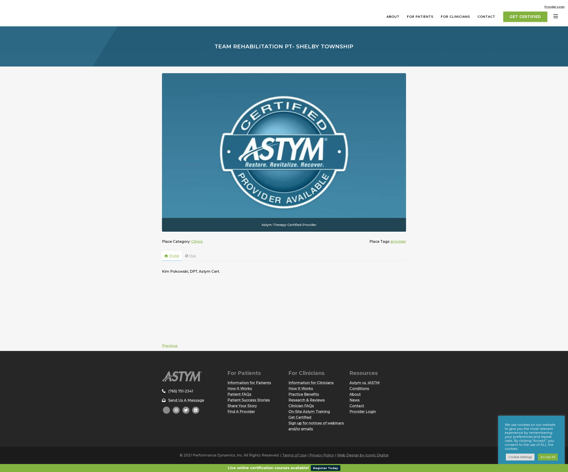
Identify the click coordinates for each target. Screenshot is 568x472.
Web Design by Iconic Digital (363, 455)
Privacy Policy (321, 455)
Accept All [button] (547, 457)
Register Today (325, 468)
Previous (170, 346)
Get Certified (525, 17)
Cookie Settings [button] (520, 457)
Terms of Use (294, 455)
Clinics (197, 241)
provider (398, 241)
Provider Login (554, 6)
